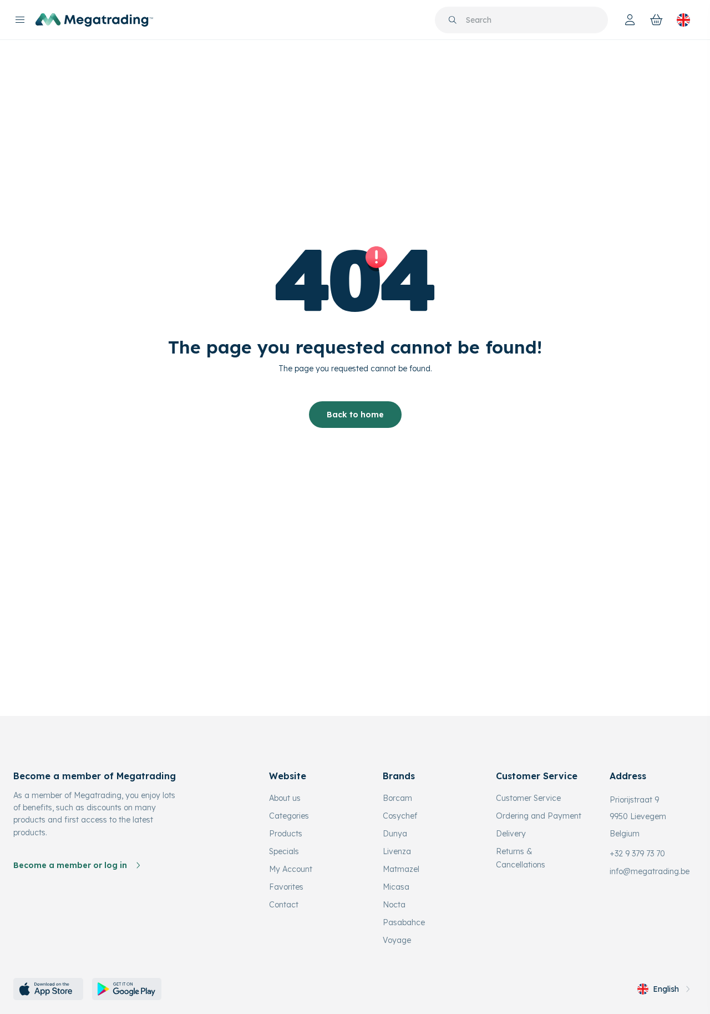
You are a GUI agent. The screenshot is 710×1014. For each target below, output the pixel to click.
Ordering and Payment (538, 816)
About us (285, 798)
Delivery (511, 834)
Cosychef (400, 816)
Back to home (355, 415)
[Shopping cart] (656, 20)
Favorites (286, 887)
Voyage (397, 940)
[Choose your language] (683, 20)
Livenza (397, 851)
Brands (399, 775)
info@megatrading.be (649, 871)
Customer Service (528, 798)
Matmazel (401, 869)
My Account (290, 869)
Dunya (395, 834)
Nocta (394, 905)
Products (285, 834)
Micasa (396, 887)
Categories (289, 816)
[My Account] (630, 20)
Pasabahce (404, 922)
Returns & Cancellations (520, 858)
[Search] (452, 20)
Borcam (397, 798)
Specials (284, 851)
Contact (283, 905)
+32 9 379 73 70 (637, 854)
